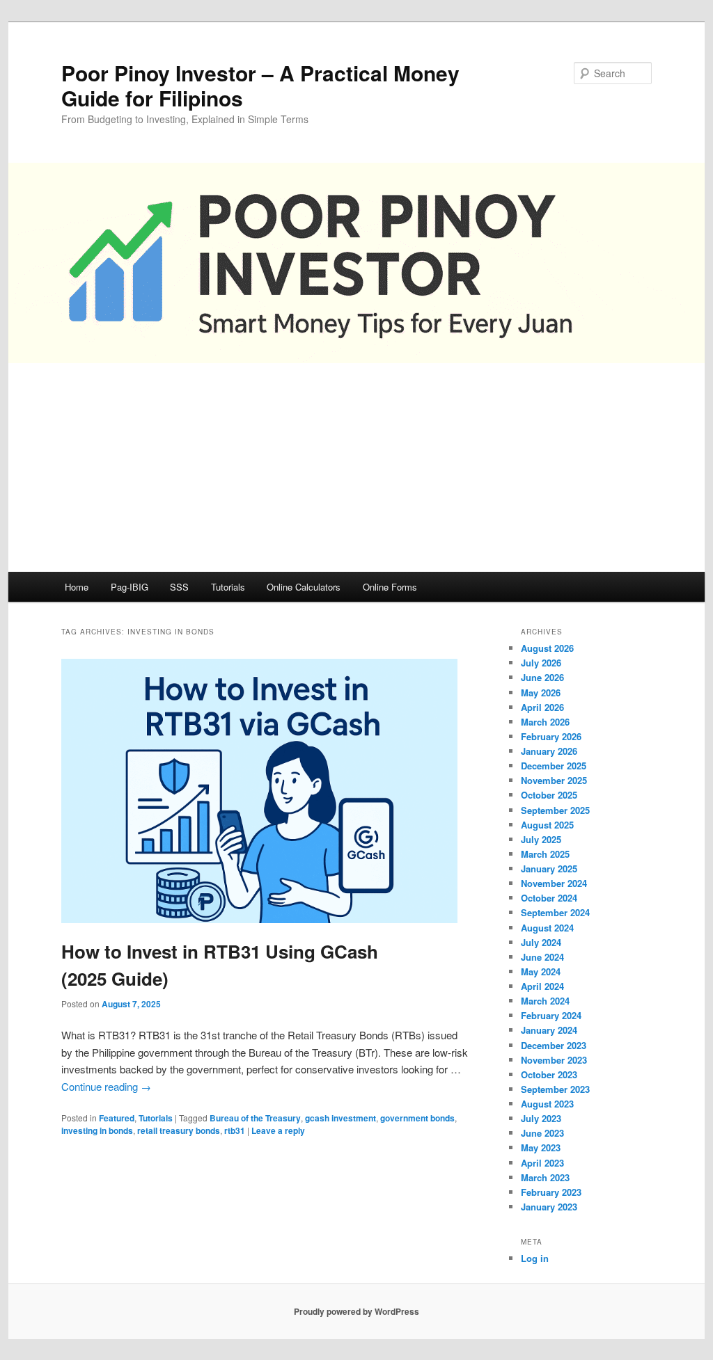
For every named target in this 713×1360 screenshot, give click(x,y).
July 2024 (541, 942)
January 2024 (549, 1030)
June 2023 (542, 1132)
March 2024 (545, 1000)
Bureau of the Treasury (255, 1118)
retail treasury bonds (178, 1130)
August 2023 (547, 1103)
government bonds (417, 1118)
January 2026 (549, 751)
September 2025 (555, 810)
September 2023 (555, 1089)
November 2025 (554, 780)
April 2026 (542, 707)
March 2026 (545, 721)
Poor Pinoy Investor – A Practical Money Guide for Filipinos (260, 85)
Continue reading (106, 1086)
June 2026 (542, 677)
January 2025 (549, 868)
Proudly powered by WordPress (356, 1311)
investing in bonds (97, 1130)
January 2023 (549, 1206)
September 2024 (555, 912)
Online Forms (390, 586)
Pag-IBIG (129, 586)
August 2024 (547, 927)
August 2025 (547, 824)
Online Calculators (303, 586)
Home (76, 586)
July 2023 (541, 1118)
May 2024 (541, 971)
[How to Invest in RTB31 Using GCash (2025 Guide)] (259, 918)
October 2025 (549, 794)
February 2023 (551, 1192)
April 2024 (542, 986)
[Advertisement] (356, 467)
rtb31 (234, 1130)
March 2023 (545, 1177)
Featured (116, 1118)
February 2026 (551, 736)
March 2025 (545, 854)
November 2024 (554, 883)
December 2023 (553, 1045)
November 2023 (554, 1059)
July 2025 (541, 839)
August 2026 (547, 648)
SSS (179, 586)
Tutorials (228, 586)
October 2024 (549, 897)
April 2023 (542, 1162)
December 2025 (553, 765)
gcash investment (340, 1118)
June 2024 (542, 956)
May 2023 (541, 1147)
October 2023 (549, 1074)
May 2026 (541, 692)
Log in (535, 1258)
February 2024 (551, 1015)
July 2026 (541, 662)
